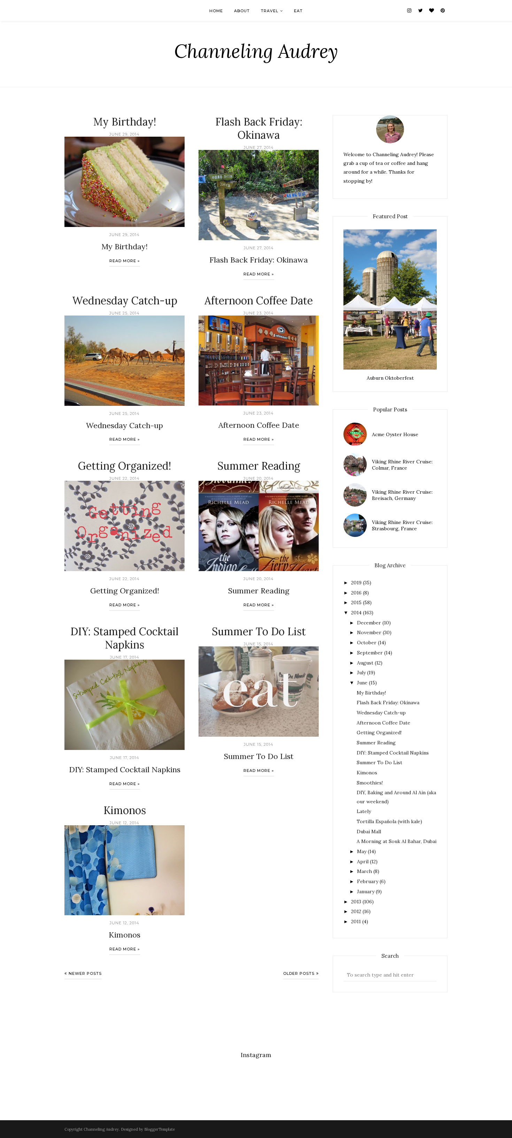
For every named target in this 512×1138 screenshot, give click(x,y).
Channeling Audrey (256, 51)
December (369, 623)
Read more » (124, 260)
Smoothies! (370, 783)
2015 (356, 602)
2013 (356, 901)
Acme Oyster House (395, 434)
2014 (356, 612)
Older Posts (299, 973)
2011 (356, 921)
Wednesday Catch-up (124, 300)
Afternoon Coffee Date (258, 300)
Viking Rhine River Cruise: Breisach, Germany (402, 495)
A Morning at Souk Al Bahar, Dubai (396, 841)
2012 (356, 911)
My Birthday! (124, 121)
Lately (364, 811)
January (365, 891)
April (363, 861)
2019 (356, 582)
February (367, 881)
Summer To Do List (259, 631)
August (365, 663)
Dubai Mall (369, 831)
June (362, 683)
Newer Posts (85, 973)
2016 (356, 593)
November (369, 632)
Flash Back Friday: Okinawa (258, 128)
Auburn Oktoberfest (390, 378)
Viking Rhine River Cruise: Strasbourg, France (402, 525)
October (367, 642)
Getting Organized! (124, 465)
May (361, 851)
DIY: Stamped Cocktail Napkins (124, 638)
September (370, 653)
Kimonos (124, 810)
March (364, 871)
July (361, 672)
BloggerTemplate (159, 1129)
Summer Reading (258, 465)
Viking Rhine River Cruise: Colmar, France (402, 464)
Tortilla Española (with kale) (389, 821)
